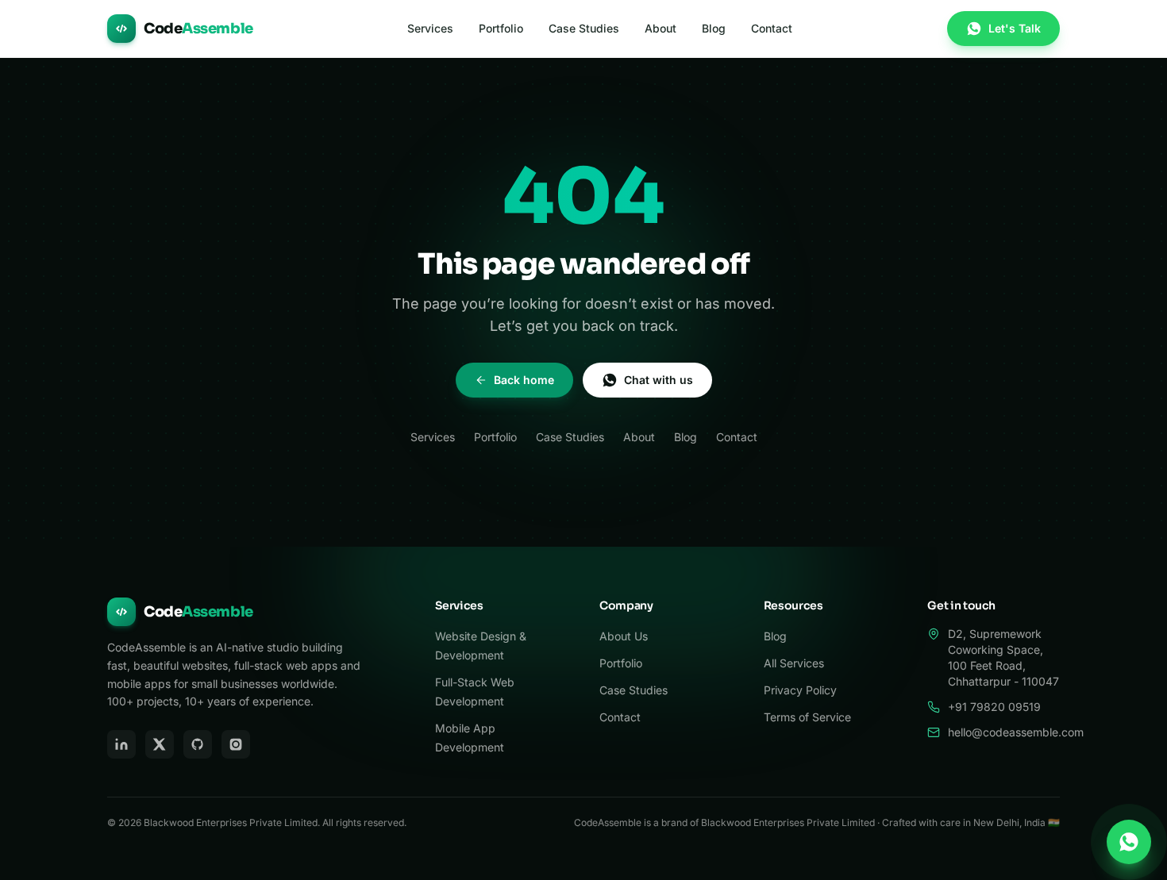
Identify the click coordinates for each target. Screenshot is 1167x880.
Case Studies (584, 28)
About (660, 28)
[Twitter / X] (159, 744)
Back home (524, 379)
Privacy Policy (800, 690)
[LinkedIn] (121, 744)
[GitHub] (197, 744)
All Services (794, 663)
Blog (714, 28)
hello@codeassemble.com (1016, 732)
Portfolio (501, 28)
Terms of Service (807, 717)
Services (430, 28)
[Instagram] (235, 744)
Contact (771, 28)
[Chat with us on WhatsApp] (1129, 842)
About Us (623, 636)
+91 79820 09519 (994, 706)
